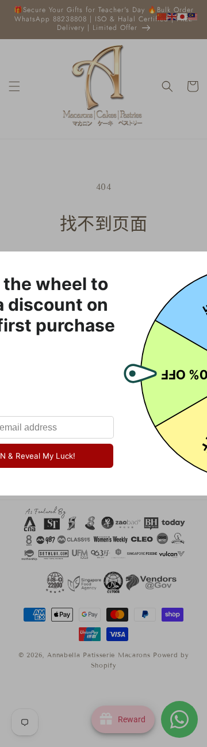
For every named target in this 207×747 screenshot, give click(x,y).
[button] (14, 86)
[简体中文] (162, 16)
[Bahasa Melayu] (193, 16)
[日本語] (183, 16)
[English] (172, 16)
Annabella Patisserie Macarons (98, 655)
